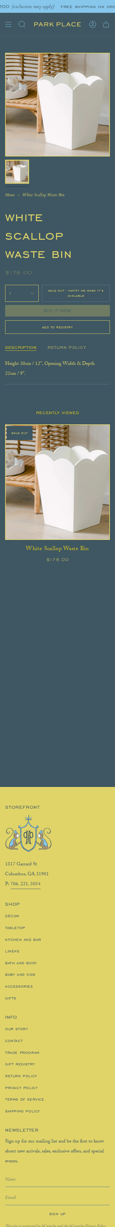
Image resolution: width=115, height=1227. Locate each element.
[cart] (106, 24)
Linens (12, 951)
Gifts (10, 998)
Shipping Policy (22, 1111)
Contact (14, 1040)
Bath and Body (21, 963)
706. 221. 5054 (26, 884)
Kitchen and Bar (23, 939)
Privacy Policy (21, 1087)
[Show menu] (8, 24)
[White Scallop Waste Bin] (57, 482)
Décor (12, 915)
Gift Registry (20, 1064)
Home (10, 195)
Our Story (16, 1028)
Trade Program (22, 1052)
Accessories (19, 986)
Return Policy (21, 1076)
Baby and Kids (20, 974)
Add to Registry (57, 327)
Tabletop (15, 927)
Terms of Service (24, 1099)
